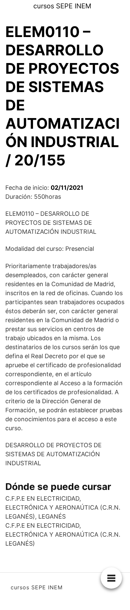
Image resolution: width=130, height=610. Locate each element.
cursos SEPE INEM (62, 6)
